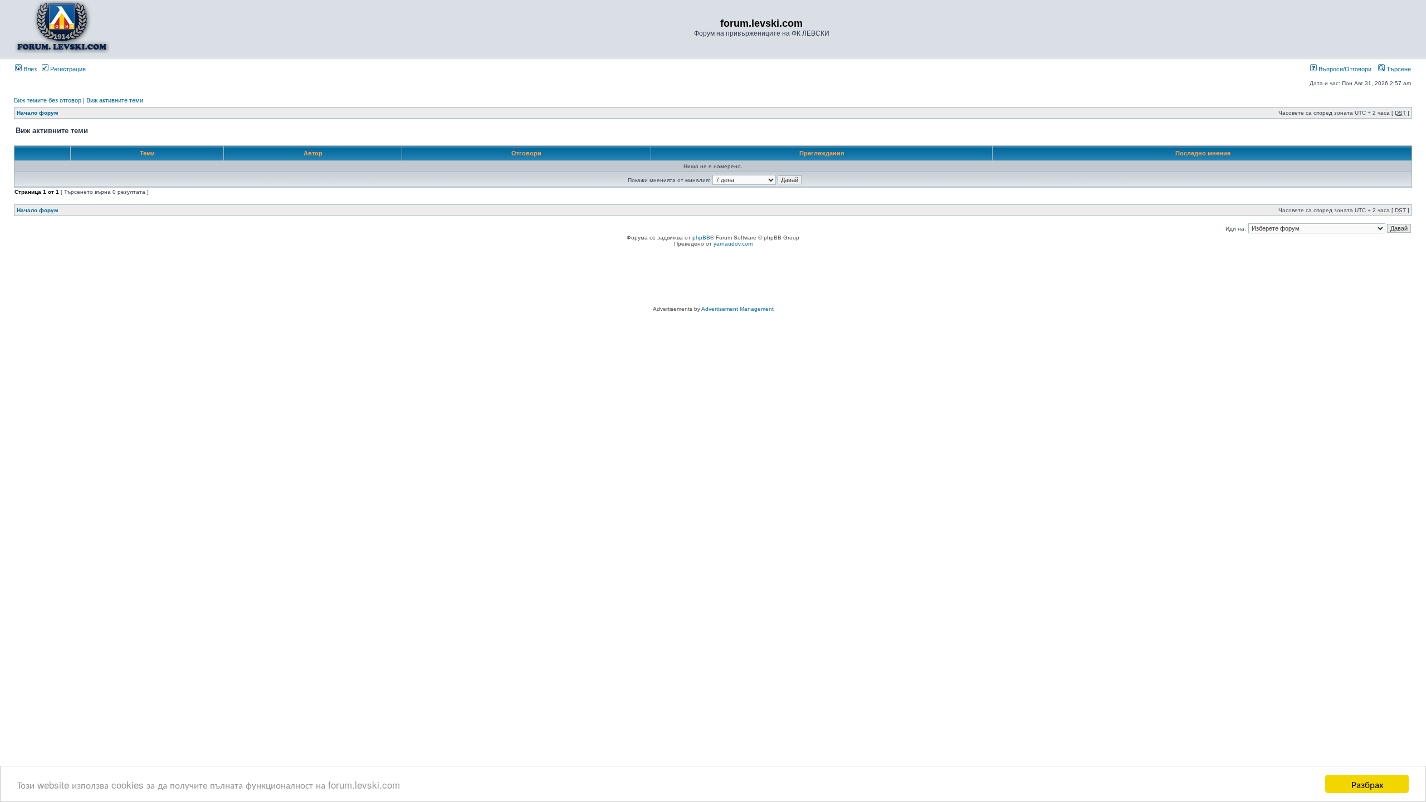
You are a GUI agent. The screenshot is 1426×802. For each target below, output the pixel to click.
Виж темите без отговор (47, 100)
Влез (29, 69)
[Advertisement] (713, 278)
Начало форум (37, 113)
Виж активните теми (114, 100)
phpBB (701, 237)
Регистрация (67, 69)
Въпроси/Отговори (1344, 69)
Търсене (1398, 69)
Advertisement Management (737, 309)
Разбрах (1367, 784)
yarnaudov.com (733, 244)
